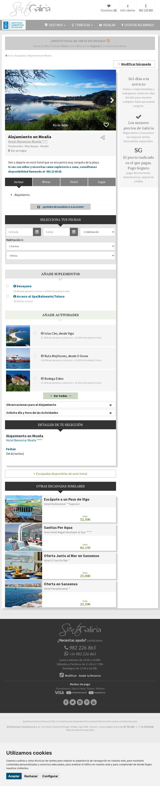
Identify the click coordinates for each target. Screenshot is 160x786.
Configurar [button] (50, 776)
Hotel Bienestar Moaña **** (28, 141)
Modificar (70, 675)
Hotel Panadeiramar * (57, 588)
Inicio (11, 55)
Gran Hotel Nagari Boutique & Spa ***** (68, 532)
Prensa (45, 721)
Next (110, 100)
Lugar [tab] (102, 182)
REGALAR (108, 25)
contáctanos (94, 640)
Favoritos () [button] (109, 10)
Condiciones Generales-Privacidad (77, 721)
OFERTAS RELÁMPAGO (138, 25)
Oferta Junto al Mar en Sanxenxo (71, 555)
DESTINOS (56, 25)
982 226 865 (146, 10)
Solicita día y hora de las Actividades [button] (32, 413)
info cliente (127, 10)
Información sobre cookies (113, 721)
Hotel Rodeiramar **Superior (62, 504)
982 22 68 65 (53, 171)
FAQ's (53, 721)
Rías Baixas (32, 146)
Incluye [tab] (19, 182)
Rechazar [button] (31, 776)
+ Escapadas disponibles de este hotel (60, 474)
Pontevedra (15, 146)
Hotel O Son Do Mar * (57, 560)
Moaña (44, 146)
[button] (134, 64)
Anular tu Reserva (90, 675)
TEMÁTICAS (82, 25)
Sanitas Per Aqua (58, 527)
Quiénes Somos (31, 721)
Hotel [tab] (74, 182)
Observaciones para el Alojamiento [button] (31, 405)
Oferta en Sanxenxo (61, 584)
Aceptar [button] (14, 776)
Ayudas (133, 721)
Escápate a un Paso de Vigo (66, 499)
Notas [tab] (46, 182)
